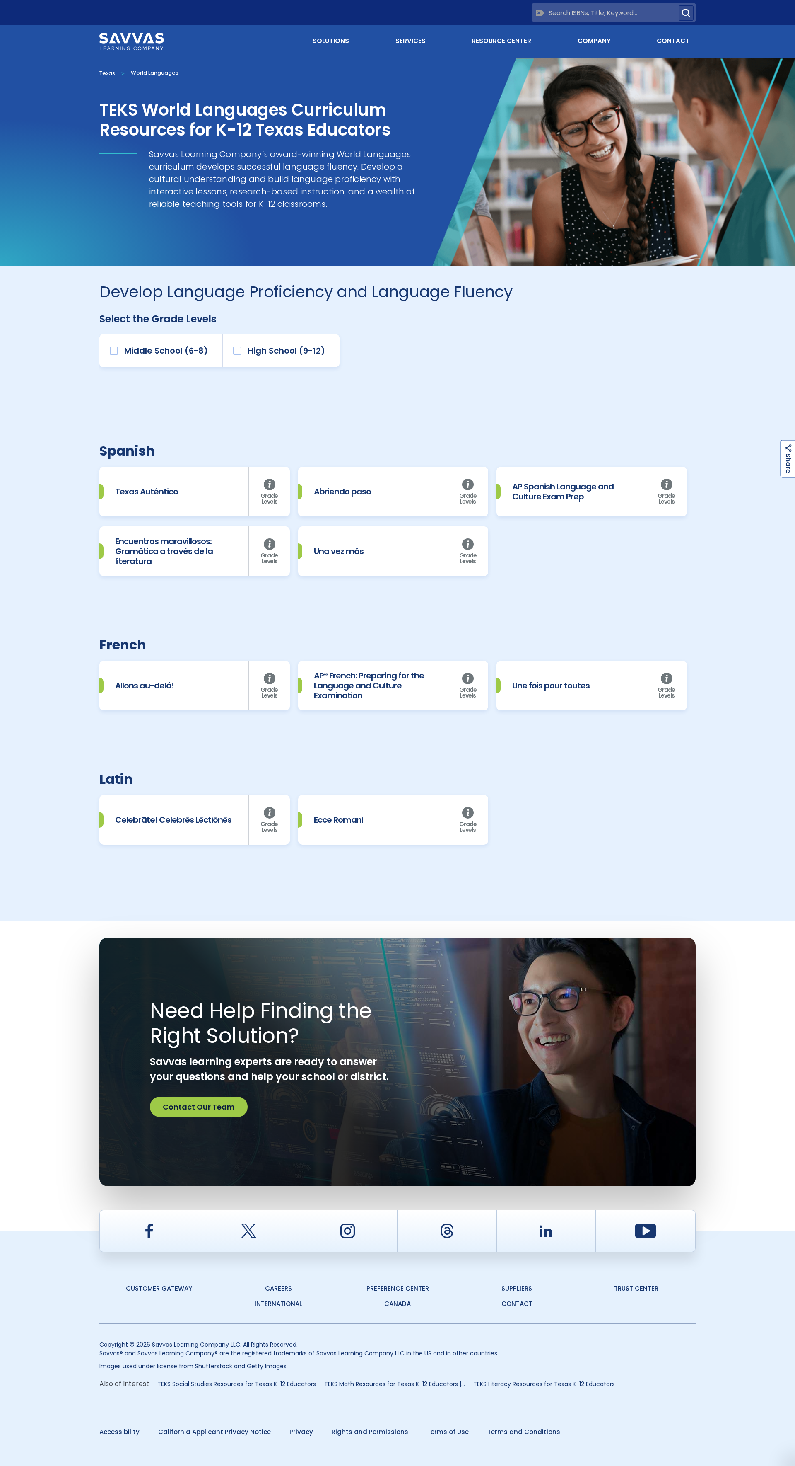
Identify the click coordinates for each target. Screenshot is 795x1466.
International (278, 1303)
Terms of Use (448, 1431)
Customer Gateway (159, 1288)
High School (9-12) (286, 350)
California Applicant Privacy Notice (214, 1431)
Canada (397, 1303)
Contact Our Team (199, 1107)
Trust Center (636, 1288)
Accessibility (119, 1431)
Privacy (301, 1431)
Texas (107, 73)
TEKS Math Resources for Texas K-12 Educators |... (394, 1384)
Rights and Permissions (370, 1431)
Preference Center (397, 1288)
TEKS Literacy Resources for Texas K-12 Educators (544, 1384)
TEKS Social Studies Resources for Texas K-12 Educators (236, 1384)
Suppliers (516, 1288)
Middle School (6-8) (166, 350)
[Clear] (540, 12)
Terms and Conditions (523, 1431)
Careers (278, 1288)
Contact (673, 40)
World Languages (154, 73)
